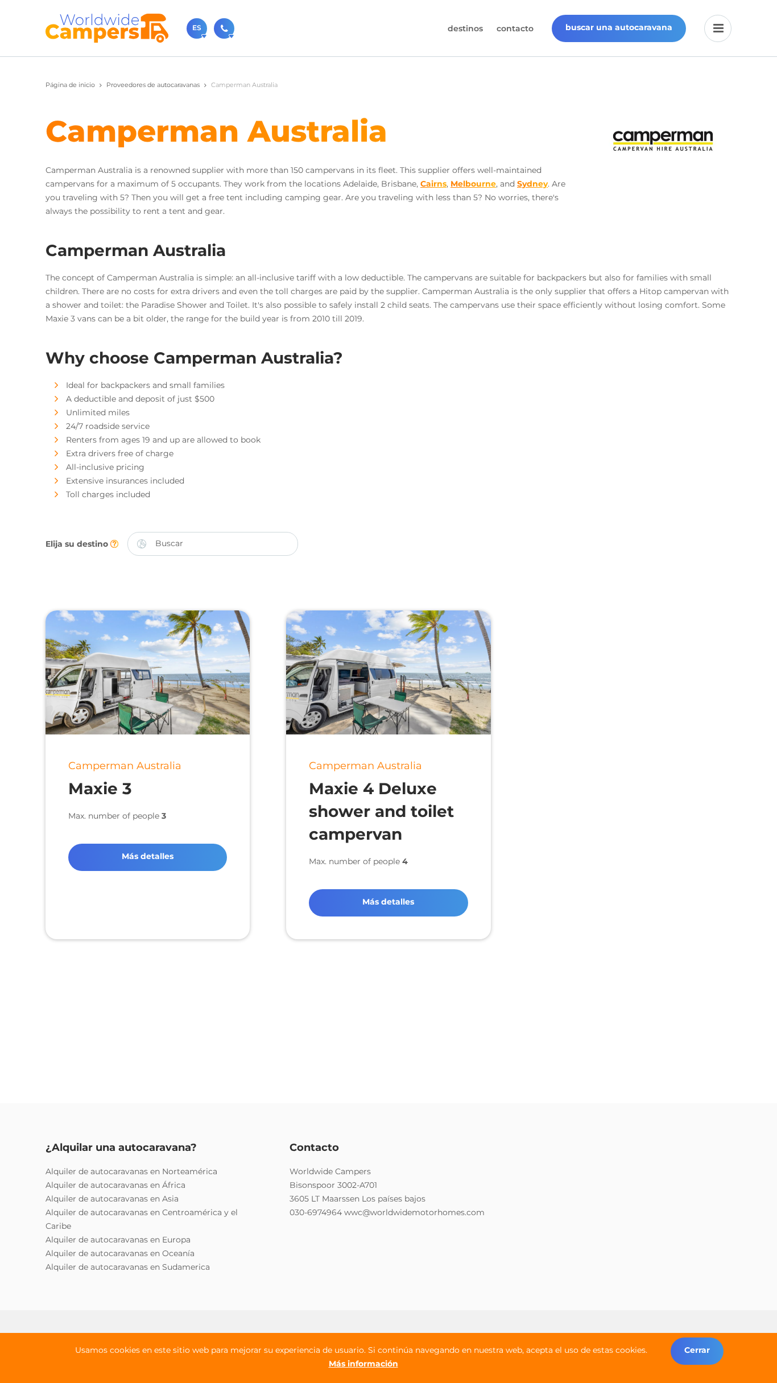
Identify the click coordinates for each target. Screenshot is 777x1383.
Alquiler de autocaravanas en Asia (112, 1199)
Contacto (515, 28)
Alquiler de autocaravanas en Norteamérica (131, 1171)
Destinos (465, 28)
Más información (363, 1364)
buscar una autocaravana (618, 27)
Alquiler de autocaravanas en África (115, 1185)
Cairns (433, 184)
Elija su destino (78, 544)
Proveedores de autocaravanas (153, 85)
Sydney (532, 184)
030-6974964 (316, 1212)
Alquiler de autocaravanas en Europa (118, 1240)
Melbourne (473, 184)
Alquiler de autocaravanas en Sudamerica (128, 1267)
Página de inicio (70, 85)
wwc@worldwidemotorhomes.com (414, 1212)
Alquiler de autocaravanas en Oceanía (120, 1253)
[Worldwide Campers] (107, 27)
